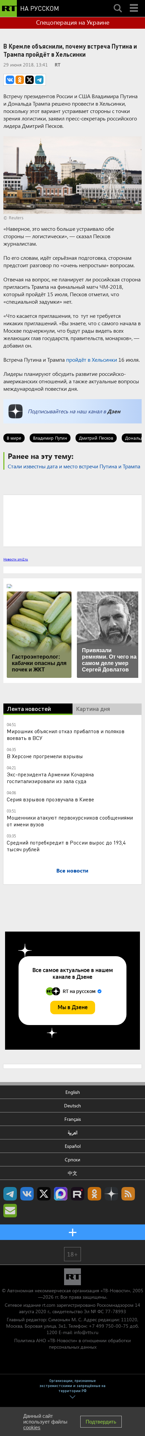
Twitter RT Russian (44, 1193)
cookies (31, 1427)
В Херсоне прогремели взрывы (45, 756)
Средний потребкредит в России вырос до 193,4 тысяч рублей (66, 846)
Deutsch (72, 1105)
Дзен (113, 411)
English (72, 1092)
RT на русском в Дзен (111, 1193)
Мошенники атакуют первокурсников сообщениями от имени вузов (70, 821)
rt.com (48, 1305)
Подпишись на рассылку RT (10, 1210)
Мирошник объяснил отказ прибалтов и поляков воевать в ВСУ (65, 734)
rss (128, 1193)
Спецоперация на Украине (72, 22)
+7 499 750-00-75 (108, 1326)
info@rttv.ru (86, 1332)
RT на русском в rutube (77, 1193)
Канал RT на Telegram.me (10, 1193)
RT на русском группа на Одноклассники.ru (94, 1193)
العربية (73, 1132)
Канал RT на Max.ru (60, 1193)
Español (73, 1146)
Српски (72, 1159)
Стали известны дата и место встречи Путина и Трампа (74, 466)
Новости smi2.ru (15, 559)
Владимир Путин (50, 438)
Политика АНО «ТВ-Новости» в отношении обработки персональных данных (72, 1343)
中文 (72, 1173)
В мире (14, 438)
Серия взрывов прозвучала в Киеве (50, 799)
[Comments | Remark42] (72, 520)
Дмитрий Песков (96, 438)
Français (72, 1119)
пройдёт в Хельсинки (91, 359)
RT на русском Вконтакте (27, 1193)
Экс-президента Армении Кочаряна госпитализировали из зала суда (50, 777)
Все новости (72, 870)
